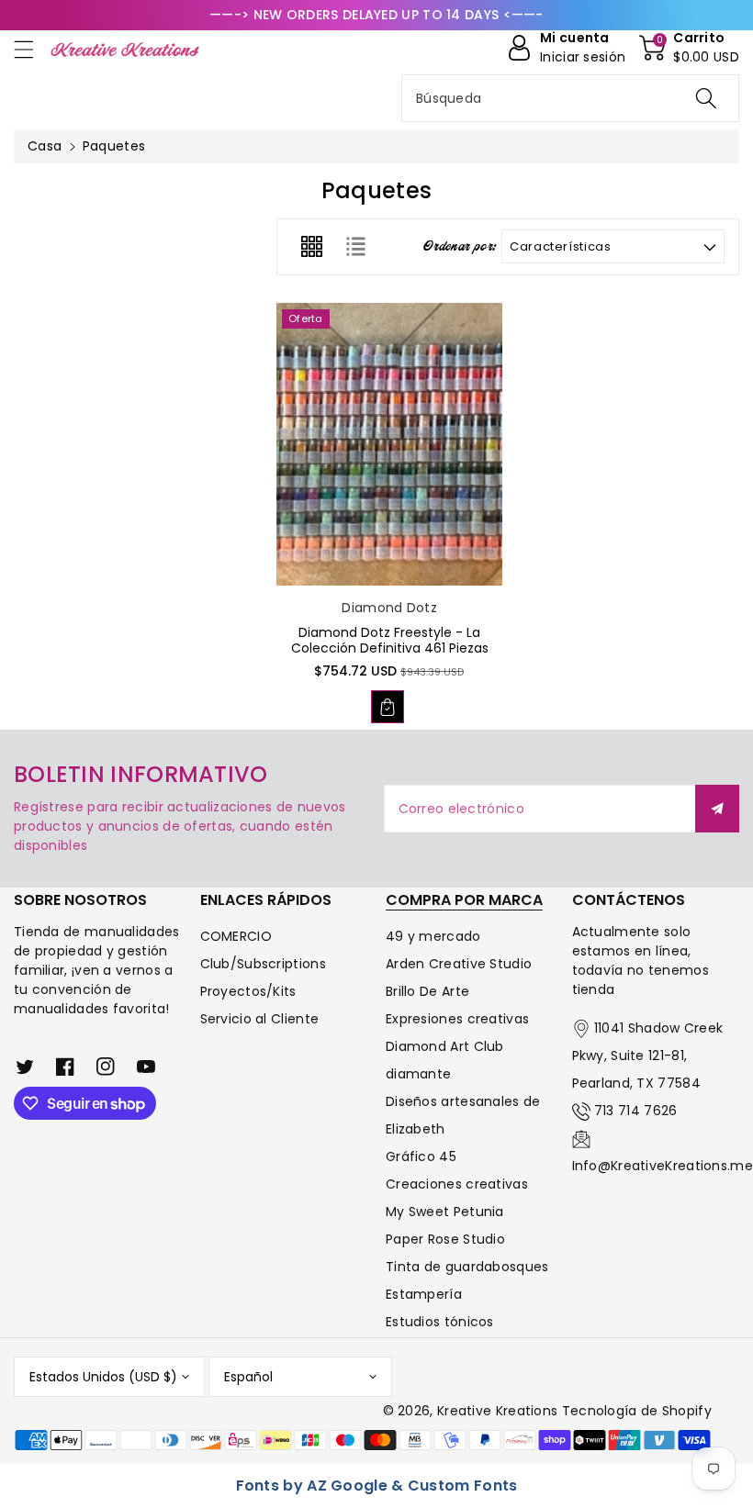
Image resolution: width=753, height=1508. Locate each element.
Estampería (424, 1294)
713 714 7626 (636, 1110)
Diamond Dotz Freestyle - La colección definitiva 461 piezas (390, 640)
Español (248, 1377)
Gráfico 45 (421, 1156)
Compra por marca (464, 899)
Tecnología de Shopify (637, 1411)
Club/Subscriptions (263, 964)
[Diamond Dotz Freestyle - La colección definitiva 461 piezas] (389, 444)
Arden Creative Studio (459, 964)
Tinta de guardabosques (467, 1266)
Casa (45, 146)
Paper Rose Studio (445, 1239)
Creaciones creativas (457, 1184)
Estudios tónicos (440, 1322)
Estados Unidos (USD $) (103, 1377)
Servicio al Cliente (260, 1019)
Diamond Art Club (445, 1046)
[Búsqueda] (706, 98)
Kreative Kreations (497, 1411)
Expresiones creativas (457, 1019)
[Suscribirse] (717, 808)
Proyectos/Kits (248, 991)
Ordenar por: (460, 247)
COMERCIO (236, 936)
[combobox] (570, 98)
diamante (418, 1074)
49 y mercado (433, 936)
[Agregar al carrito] (387, 706)
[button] (32, 49)
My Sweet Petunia (445, 1211)
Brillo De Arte (427, 991)
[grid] (311, 247)
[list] (355, 247)
